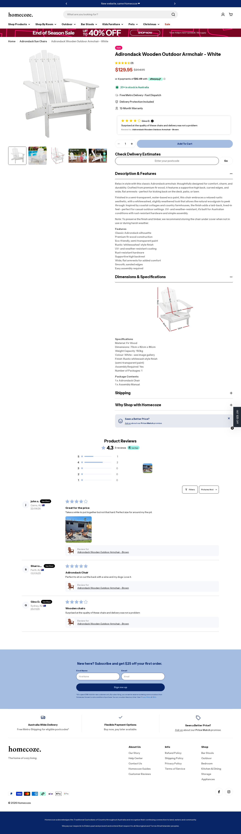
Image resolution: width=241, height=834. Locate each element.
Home (11, 41)
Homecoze (24, 802)
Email (124, 670)
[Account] (223, 14)
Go (226, 160)
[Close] (229, 418)
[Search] (173, 14)
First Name (82, 670)
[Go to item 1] (147, 468)
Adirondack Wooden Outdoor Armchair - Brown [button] (103, 552)
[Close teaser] (232, 428)
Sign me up (120, 687)
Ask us (128, 423)
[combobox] (120, 14)
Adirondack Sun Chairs (33, 41)
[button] (66, 4)
